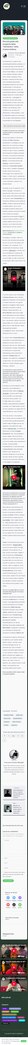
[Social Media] (8, 898)
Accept (23, 1041)
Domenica (6, 721)
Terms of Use (7, 1043)
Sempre (5, 232)
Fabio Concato (16, 721)
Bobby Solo (19, 715)
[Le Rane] (6, 6)
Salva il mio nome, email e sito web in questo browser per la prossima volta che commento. (14, 874)
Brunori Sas (7, 718)
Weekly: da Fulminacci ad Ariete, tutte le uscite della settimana (17, 809)
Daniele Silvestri (17, 718)
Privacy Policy (16, 1041)
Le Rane (6, 725)
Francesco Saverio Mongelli (16, 53)
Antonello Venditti (8, 715)
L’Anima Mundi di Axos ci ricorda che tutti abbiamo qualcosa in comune (18, 793)
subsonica (14, 725)
